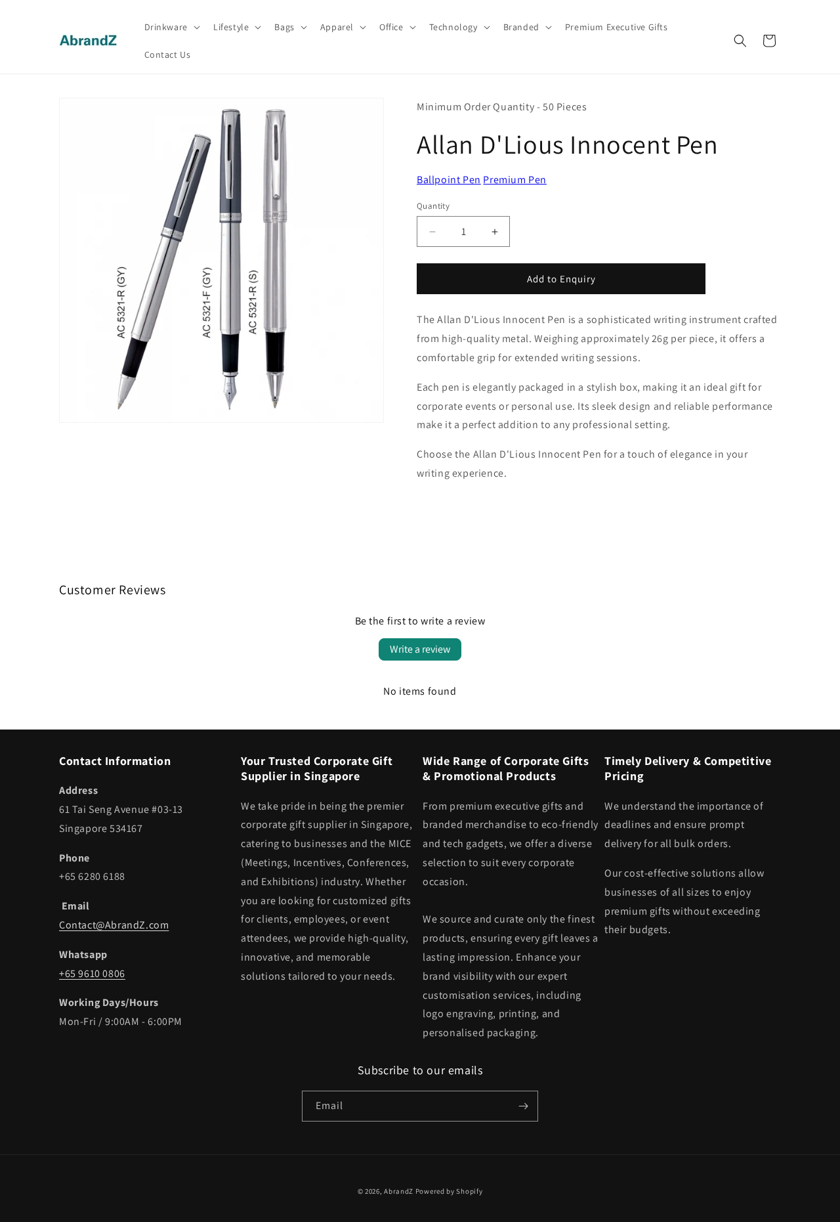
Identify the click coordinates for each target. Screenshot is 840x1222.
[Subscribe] (523, 1106)
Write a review (420, 649)
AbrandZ (398, 1191)
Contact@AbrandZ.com (114, 925)
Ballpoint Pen (449, 179)
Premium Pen (515, 179)
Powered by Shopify (449, 1191)
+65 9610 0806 (92, 973)
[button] (170, 27)
